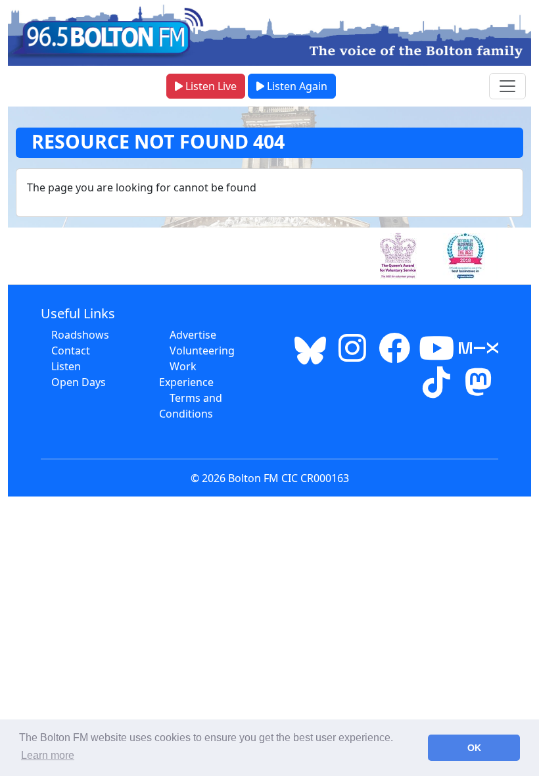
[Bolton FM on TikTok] (436, 390)
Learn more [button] (47, 755)
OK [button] (474, 747)
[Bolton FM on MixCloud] (478, 356)
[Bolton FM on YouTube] (436, 356)
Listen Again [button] (295, 86)
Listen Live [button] (210, 86)
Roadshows (80, 334)
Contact (70, 350)
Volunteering (202, 350)
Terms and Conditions (190, 406)
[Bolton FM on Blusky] (310, 356)
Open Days (78, 382)
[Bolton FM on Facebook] (394, 356)
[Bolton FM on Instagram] (352, 356)
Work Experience (186, 374)
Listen (66, 366)
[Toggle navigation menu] (507, 86)
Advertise (193, 334)
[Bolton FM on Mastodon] (478, 390)
